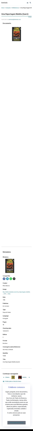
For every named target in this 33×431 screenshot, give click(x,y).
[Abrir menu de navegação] (27, 2)
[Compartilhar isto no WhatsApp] (10, 278)
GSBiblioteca (15, 8)
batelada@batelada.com (15, 19)
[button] (30, 2)
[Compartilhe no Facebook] (4, 278)
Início (2, 8)
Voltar (30, 17)
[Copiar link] (14, 278)
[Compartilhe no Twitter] (7, 278)
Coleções (8, 8)
